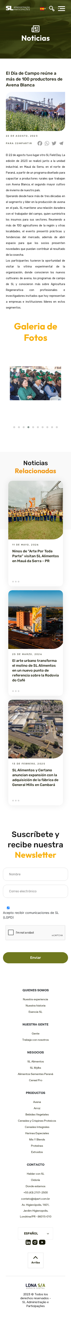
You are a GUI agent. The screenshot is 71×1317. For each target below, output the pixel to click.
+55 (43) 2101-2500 (35, 1192)
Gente (35, 1033)
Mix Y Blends (37, 1139)
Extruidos (37, 1152)
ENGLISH (30, 1246)
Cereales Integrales (37, 1127)
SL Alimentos (35, 1061)
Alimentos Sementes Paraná (35, 1074)
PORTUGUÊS (33, 1239)
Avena (37, 1102)
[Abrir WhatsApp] (61, 1307)
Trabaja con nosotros (35, 1040)
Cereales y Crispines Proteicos (37, 1121)
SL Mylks (35, 1068)
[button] (14, 427)
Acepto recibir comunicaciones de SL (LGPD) (31, 915)
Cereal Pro (35, 1080)
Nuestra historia (36, 1005)
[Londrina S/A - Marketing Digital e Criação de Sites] (35, 1286)
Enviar (35, 957)
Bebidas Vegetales (37, 1114)
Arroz (37, 1108)
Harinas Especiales (37, 1133)
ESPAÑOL (31, 1233)
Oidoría (35, 1180)
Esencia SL (35, 1012)
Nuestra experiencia (35, 999)
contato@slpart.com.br (35, 1199)
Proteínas (37, 1146)
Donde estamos (35, 1186)
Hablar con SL (35, 1174)
